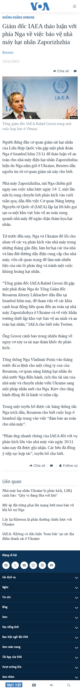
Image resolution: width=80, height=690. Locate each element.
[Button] (61, 71)
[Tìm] (69, 685)
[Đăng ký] (51, 565)
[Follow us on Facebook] (6, 565)
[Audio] (51, 685)
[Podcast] (42, 565)
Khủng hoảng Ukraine (18, 17)
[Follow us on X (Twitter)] (15, 565)
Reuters (7, 52)
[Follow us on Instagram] (33, 565)
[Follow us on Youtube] (24, 565)
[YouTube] (34, 685)
